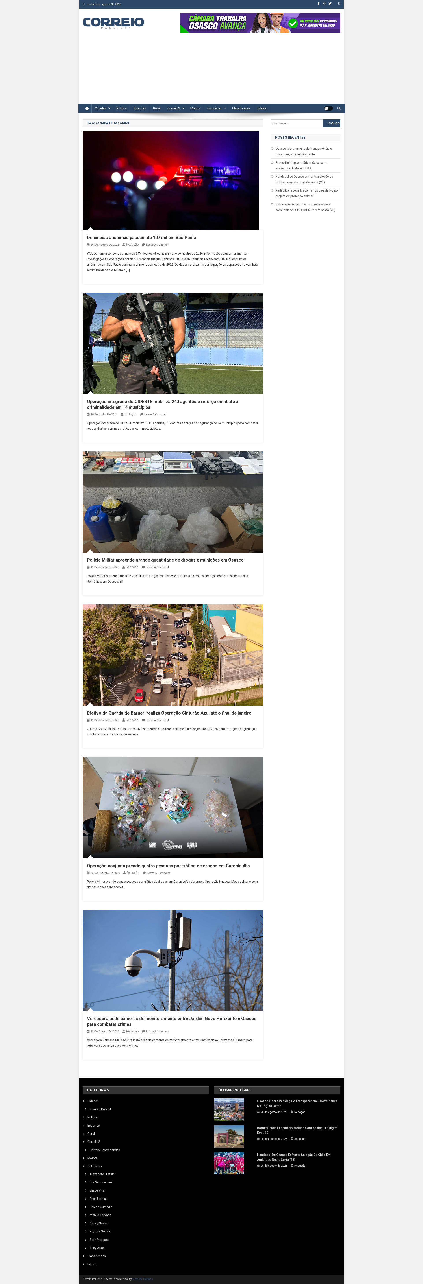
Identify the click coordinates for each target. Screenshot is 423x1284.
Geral (156, 108)
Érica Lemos (98, 1199)
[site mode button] (328, 108)
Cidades (100, 108)
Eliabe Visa (97, 1190)
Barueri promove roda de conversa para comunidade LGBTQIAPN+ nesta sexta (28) (305, 207)
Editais (262, 108)
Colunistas (214, 108)
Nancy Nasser (99, 1223)
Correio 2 (173, 108)
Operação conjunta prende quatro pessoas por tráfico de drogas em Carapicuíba (168, 865)
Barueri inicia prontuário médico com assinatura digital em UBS (301, 165)
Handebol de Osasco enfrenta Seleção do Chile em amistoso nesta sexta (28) (304, 179)
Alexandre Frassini (102, 1174)
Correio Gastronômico (105, 1150)
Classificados (241, 108)
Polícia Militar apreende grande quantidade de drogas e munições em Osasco (165, 560)
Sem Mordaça (99, 1240)
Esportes (140, 108)
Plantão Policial (100, 1109)
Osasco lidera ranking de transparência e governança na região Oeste (304, 151)
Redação (132, 244)
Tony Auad (97, 1248)
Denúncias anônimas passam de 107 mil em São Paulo (141, 237)
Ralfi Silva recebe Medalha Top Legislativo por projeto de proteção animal (307, 193)
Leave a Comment (157, 244)
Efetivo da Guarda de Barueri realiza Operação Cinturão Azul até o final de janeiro (169, 713)
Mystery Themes (142, 1279)
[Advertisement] (211, 71)
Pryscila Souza (100, 1231)
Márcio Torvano (100, 1215)
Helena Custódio (101, 1207)
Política (122, 108)
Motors (195, 108)
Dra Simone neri (101, 1182)
